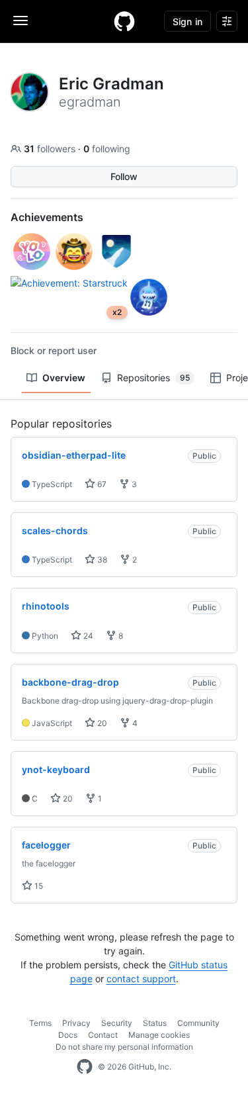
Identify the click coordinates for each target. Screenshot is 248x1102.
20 (101, 723)
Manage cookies (159, 1035)
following (106, 148)
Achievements (47, 217)
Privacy (76, 1023)
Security (116, 1023)
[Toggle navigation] (20, 20)
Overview (63, 377)
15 (37, 886)
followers (51, 148)
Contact (103, 1035)
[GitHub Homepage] (85, 1067)
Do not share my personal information (124, 1047)
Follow (124, 176)
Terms (40, 1023)
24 (87, 636)
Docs (67, 1035)
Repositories (153, 377)
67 (100, 484)
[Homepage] (124, 21)
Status (155, 1023)
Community (198, 1023)
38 (101, 560)
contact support (141, 978)
